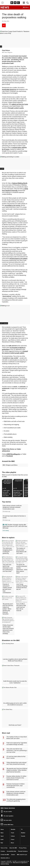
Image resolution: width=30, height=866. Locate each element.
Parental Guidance (23, 851)
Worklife (13, 829)
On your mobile (8, 811)
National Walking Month (19, 183)
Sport (2, 836)
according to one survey (12, 205)
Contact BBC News (8, 824)
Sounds (23, 836)
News (2, 832)
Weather (23, 832)
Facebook (9, 456)
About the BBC (13, 848)
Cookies (3, 851)
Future (12, 839)
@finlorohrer (6, 451)
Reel (2, 842)
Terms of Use (4, 848)
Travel (12, 832)
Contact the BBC (5, 854)
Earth (2, 839)
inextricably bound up (9, 89)
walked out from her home (20, 104)
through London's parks (16, 108)
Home (2, 829)
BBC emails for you (22, 854)
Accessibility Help (11, 851)
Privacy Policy (22, 848)
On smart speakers (8, 816)
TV (21, 829)
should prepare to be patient (18, 258)
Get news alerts (8, 820)
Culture (13, 836)
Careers (13, 854)
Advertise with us (5, 858)
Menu (27, 7)
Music (12, 842)
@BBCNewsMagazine (13, 454)
